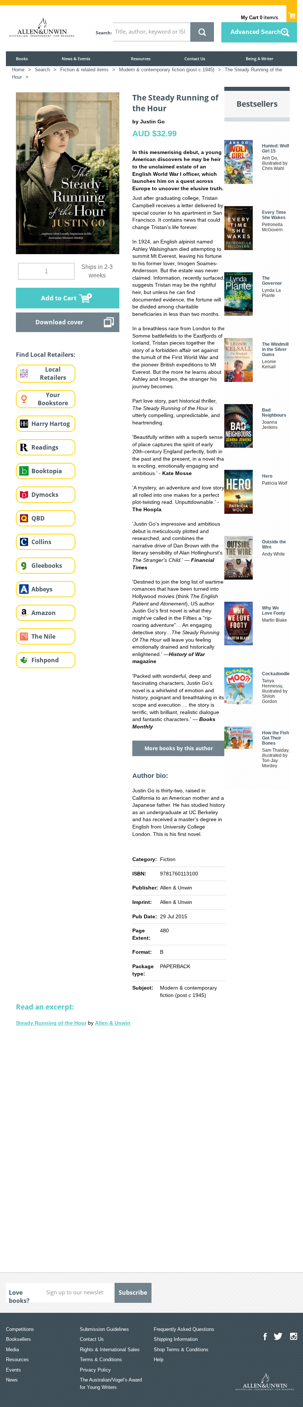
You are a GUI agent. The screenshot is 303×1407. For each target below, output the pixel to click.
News (12, 1380)
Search (103, 33)
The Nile (43, 636)
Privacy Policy (95, 1370)
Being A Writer (259, 58)
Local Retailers (53, 373)
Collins (41, 542)
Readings (44, 447)
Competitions (20, 1329)
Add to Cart (58, 298)
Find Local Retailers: (45, 355)
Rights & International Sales (110, 1349)
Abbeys (41, 589)
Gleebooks (46, 565)
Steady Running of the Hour (51, 1023)
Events (13, 1370)
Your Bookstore (53, 399)
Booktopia (46, 471)
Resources (140, 58)
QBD (38, 518)
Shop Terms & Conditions (181, 1349)
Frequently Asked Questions (184, 1329)
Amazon (43, 613)
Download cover (59, 322)
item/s (259, 17)
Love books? (19, 1295)
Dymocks (44, 495)
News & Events (76, 58)
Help (158, 1359)
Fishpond (45, 660)
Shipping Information (176, 1339)
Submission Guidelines (104, 1329)
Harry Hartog (50, 424)
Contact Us (194, 58)
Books (22, 58)
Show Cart (291, 13)
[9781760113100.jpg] (67, 173)
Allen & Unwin (112, 1023)
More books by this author (178, 748)
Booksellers (18, 1339)
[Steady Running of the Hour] (120, 1143)
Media (12, 1349)
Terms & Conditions (101, 1359)
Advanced (256, 32)
